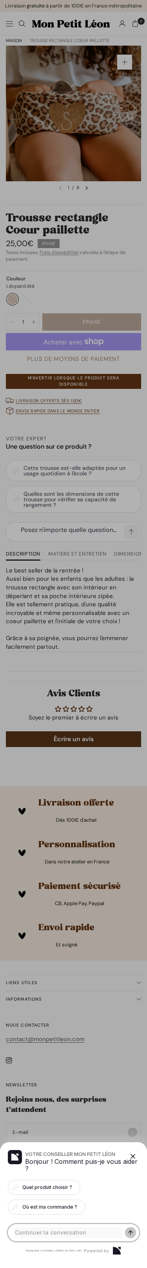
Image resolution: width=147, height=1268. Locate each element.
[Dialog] (117, 1250)
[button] (73, 634)
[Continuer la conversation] (130, 1232)
